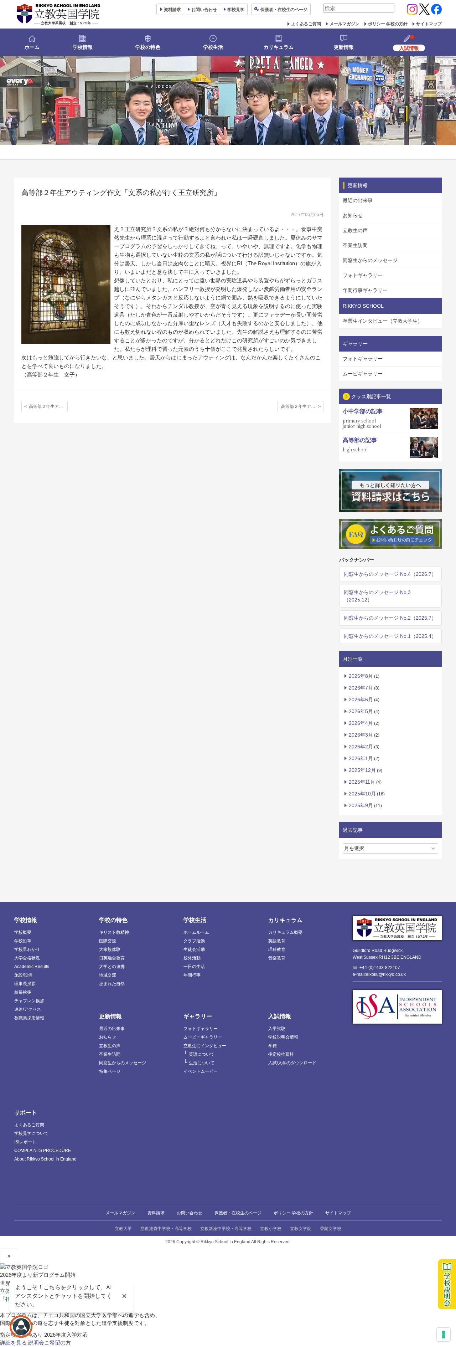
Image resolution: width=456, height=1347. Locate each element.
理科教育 (276, 949)
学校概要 (22, 932)
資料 (172, 9)
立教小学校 (270, 1228)
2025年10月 (362, 794)
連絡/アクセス (27, 1009)
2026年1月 (361, 758)
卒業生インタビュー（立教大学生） (383, 321)
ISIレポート (25, 1141)
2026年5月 (361, 711)
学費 (272, 1045)
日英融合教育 (112, 958)
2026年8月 (361, 676)
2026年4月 (361, 723)
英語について (201, 1054)
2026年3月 (361, 735)
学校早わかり (27, 949)
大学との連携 (112, 966)
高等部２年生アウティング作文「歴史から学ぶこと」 (302, 406)
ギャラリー (197, 1016)
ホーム (32, 47)
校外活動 (192, 958)
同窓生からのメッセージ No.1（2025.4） (390, 636)
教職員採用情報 (29, 1017)
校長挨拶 (22, 992)
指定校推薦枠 (281, 1054)
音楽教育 (276, 958)
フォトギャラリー (363, 275)
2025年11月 (362, 782)
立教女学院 (300, 1228)
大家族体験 (109, 949)
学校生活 (213, 47)
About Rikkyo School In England (45, 1159)
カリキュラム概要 (285, 932)
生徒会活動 (194, 949)
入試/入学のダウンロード (292, 1062)
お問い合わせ (204, 9)
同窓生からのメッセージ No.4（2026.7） (390, 574)
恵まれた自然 (112, 983)
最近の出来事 (358, 200)
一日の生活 (194, 966)
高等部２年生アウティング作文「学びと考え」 (48, 406)
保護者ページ (283, 9)
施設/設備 (23, 975)
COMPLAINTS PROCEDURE (42, 1150)
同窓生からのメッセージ (370, 260)
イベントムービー (200, 1071)
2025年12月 (362, 770)
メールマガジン (344, 23)
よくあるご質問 (306, 23)
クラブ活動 (194, 940)
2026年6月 (361, 699)
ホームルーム (196, 932)
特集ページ (109, 1071)
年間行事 (192, 975)
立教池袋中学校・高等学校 (166, 1228)
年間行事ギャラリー (365, 290)
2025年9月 (361, 805)
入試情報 (279, 1016)
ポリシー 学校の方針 (388, 23)
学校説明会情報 (283, 1037)
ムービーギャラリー (202, 1037)
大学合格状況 (27, 958)
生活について (201, 1062)
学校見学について (31, 1133)
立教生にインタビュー (204, 1045)
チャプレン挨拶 (29, 1000)
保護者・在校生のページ (237, 1212)
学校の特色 (147, 47)
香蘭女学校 (330, 1228)
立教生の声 (355, 230)
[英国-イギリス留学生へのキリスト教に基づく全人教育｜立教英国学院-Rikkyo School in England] (58, 14)
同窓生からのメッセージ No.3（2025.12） (377, 596)
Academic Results (31, 966)
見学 (235, 9)
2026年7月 (361, 688)
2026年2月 (361, 746)
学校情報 (83, 47)
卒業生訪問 (355, 245)
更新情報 (344, 47)
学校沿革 (22, 940)
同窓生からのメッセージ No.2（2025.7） (390, 618)
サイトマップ (429, 23)
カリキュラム (279, 47)
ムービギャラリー (363, 374)
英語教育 (276, 940)
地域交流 (107, 975)
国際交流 (107, 940)
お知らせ (353, 215)
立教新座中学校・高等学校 (226, 1228)
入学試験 (276, 1028)
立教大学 (123, 1228)
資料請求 (156, 1212)
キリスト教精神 (114, 932)
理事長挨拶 (25, 983)
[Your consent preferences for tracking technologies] (443, 1334)
